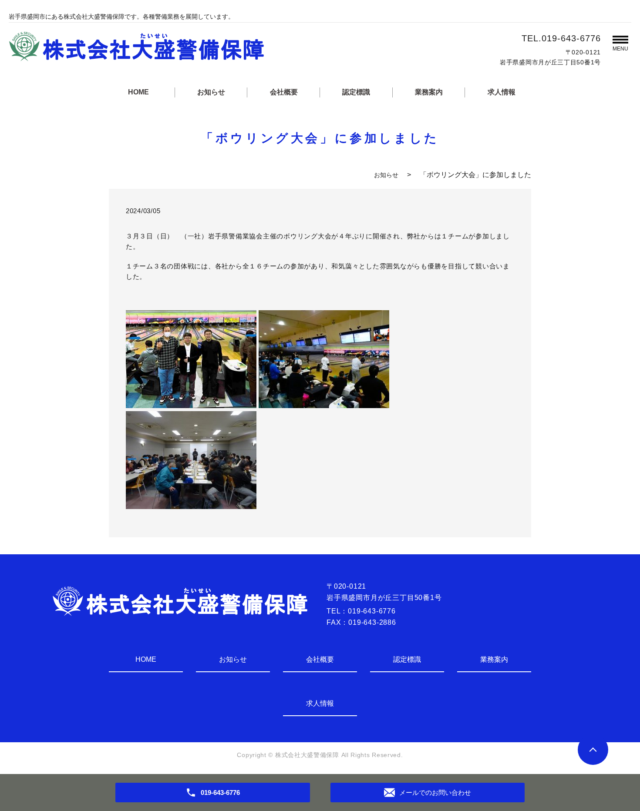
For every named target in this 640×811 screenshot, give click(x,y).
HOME (138, 92)
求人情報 (501, 92)
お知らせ (211, 92)
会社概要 (284, 92)
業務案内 (429, 92)
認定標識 (356, 92)
